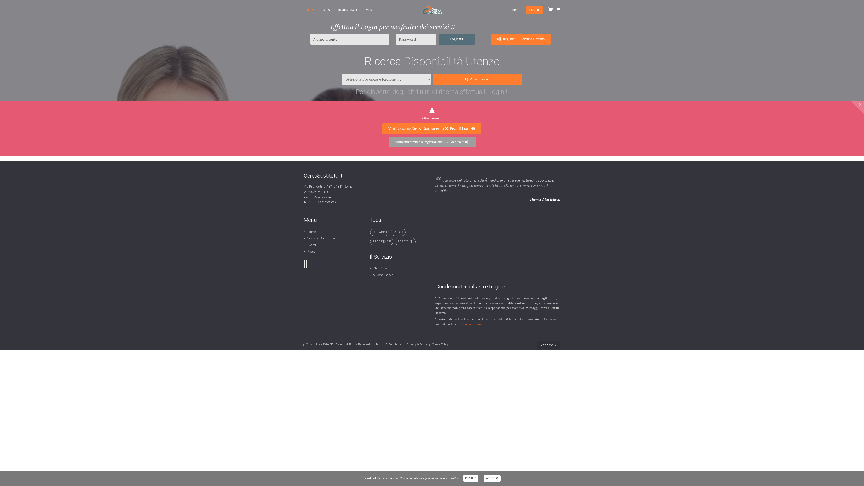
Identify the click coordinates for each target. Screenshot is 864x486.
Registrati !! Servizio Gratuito (523, 39)
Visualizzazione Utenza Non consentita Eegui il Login (429, 128)
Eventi (311, 245)
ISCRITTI (516, 10)
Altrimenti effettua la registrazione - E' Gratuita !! (429, 142)
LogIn (454, 39)
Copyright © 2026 (317, 344)
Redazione (546, 345)
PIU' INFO (470, 478)
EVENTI (370, 10)
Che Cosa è (382, 268)
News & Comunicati (340, 10)
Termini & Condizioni (389, 344)
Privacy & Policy (417, 344)
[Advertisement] (497, 247)
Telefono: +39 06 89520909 (320, 202)
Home (312, 10)
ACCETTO (492, 478)
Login (534, 9)
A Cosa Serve (383, 275)
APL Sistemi (337, 344)
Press (311, 252)
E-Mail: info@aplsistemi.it (319, 197)
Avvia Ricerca (479, 79)
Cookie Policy (440, 344)
